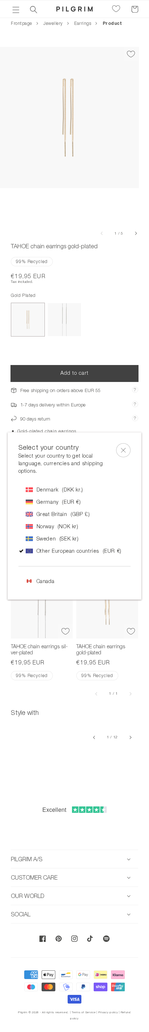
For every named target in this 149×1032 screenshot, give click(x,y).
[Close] (123, 450)
